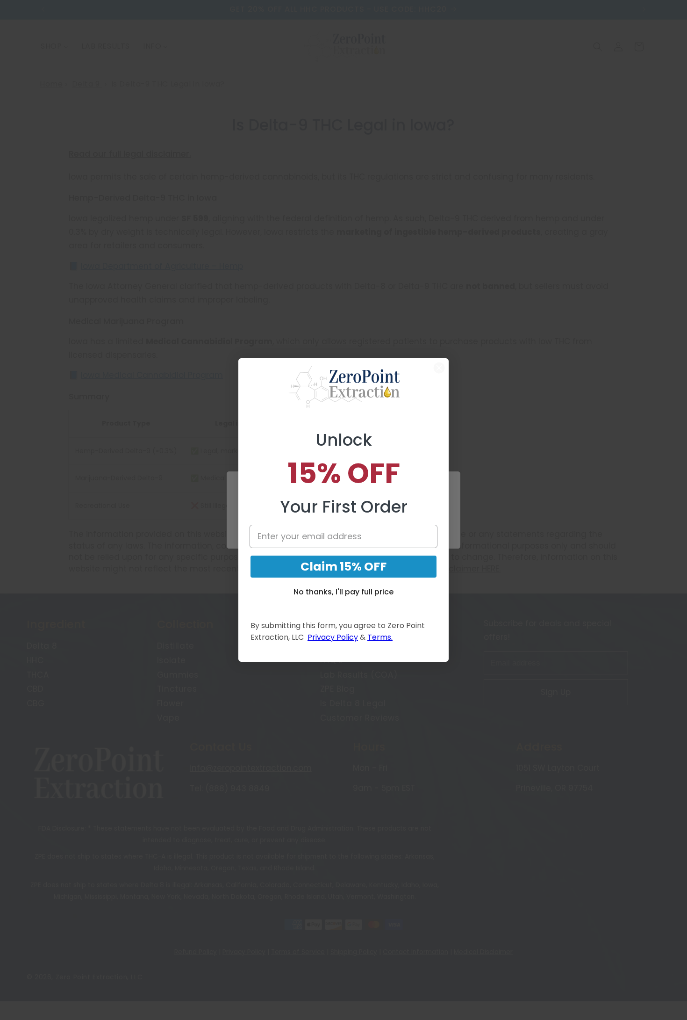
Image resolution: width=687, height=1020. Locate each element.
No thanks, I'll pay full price (343, 591)
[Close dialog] (439, 368)
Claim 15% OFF (343, 566)
